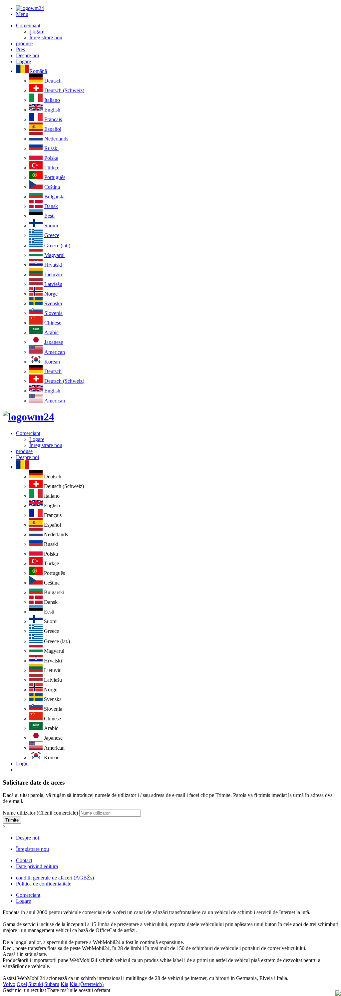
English (52, 110)
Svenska (53, 303)
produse (24, 43)
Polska (51, 158)
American (54, 352)
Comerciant (28, 25)
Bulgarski (54, 196)
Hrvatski (53, 265)
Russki (51, 148)
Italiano (52, 100)
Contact (24, 860)
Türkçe (51, 167)
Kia (64, 984)
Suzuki (35, 984)
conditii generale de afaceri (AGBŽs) (55, 877)
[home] (28, 417)
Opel (22, 984)
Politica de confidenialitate (43, 883)
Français (53, 119)
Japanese (53, 342)
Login (22, 763)
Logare (36, 31)
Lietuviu (53, 274)
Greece (51, 235)
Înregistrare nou (45, 37)
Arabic (51, 332)
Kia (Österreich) (87, 984)
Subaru (51, 984)
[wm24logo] (30, 8)
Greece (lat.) (57, 245)
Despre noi (27, 55)
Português (54, 177)
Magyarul (54, 255)
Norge (51, 294)
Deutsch (53, 81)
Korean (52, 362)
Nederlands (56, 138)
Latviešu (53, 284)
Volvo (9, 984)
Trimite (12, 820)
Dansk (51, 206)
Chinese (52, 323)
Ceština (52, 187)
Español (52, 129)
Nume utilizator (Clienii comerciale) (40, 813)
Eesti (49, 216)
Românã (38, 71)
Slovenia (53, 313)
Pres (20, 49)
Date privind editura (37, 866)
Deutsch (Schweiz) (64, 90)
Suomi (51, 225)
